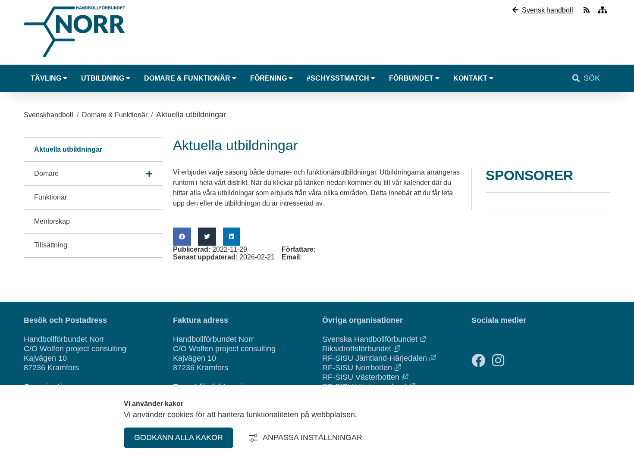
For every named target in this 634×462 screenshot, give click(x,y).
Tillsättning (50, 245)
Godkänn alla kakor (178, 437)
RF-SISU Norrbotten (361, 367)
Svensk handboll (546, 10)
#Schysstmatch (338, 78)
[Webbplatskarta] (602, 10)
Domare (46, 173)
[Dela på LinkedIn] (231, 237)
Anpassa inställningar (312, 437)
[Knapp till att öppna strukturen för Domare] (149, 173)
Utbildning (102, 78)
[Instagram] (498, 360)
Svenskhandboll (48, 115)
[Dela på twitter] (207, 237)
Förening (268, 78)
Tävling (46, 78)
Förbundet (411, 78)
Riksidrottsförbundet (361, 348)
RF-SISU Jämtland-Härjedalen (379, 357)
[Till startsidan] (74, 59)
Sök (592, 78)
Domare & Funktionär (187, 78)
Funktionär (50, 197)
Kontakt (470, 78)
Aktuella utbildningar (68, 149)
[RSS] (587, 10)
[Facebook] (478, 360)
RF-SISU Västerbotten (365, 376)
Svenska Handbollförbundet (374, 338)
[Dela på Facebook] (182, 237)
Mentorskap (52, 221)
